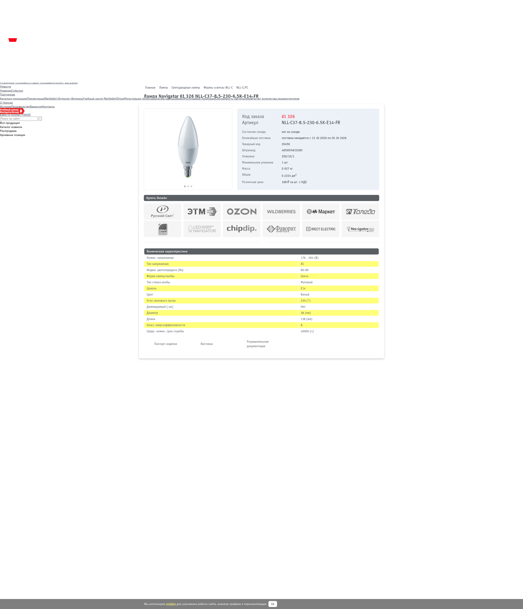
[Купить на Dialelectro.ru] (162, 229)
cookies (171, 604)
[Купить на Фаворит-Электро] (281, 229)
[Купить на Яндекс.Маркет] (321, 211)
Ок (272, 604)
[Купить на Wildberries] (281, 211)
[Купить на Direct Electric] (321, 229)
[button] (227, 149)
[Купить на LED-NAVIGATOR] (202, 229)
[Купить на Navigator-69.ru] (360, 229)
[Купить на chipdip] (241, 229)
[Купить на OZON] (241, 211)
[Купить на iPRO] (202, 211)
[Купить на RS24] (162, 211)
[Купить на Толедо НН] (360, 211)
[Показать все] (262, 241)
